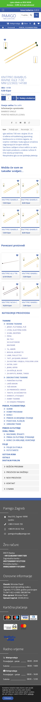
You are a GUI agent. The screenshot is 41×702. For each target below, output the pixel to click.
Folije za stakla (14, 447)
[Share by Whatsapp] (16, 122)
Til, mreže (11, 349)
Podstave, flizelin (15, 421)
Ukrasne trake (13, 424)
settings (30, 694)
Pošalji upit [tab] (13, 129)
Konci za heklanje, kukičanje (20, 440)
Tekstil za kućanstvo (16, 393)
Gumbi (9, 409)
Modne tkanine (14, 324)
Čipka (9, 336)
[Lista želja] (38, 23)
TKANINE (6, 321)
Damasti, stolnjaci (15, 396)
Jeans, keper (12, 367)
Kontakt (10, 483)
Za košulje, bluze (14, 370)
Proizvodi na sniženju (17, 472)
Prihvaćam (7, 698)
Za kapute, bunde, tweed (18, 373)
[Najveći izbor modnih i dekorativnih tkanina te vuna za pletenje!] (9, 17)
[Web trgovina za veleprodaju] (30, 23)
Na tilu (10, 339)
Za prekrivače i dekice (16, 390)
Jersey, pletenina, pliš (16, 327)
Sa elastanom (13, 342)
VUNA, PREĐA (8, 431)
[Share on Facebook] (11, 122)
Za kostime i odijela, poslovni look (22, 361)
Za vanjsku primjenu (16, 402)
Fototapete (12, 450)
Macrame (11, 345)
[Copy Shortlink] (29, 122)
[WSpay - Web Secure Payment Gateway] (11, 628)
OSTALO (6, 457)
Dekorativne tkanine (17, 377)
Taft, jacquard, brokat (17, 358)
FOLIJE (5, 444)
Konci (9, 415)
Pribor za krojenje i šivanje (19, 418)
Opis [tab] (4, 129)
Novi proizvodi (13, 478)
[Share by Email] (20, 122)
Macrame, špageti (15, 434)
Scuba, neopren (14, 333)
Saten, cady (12, 364)
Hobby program (14, 412)
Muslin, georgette (15, 352)
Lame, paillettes (14, 355)
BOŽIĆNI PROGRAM (14, 466)
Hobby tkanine (13, 399)
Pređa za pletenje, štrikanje (20, 437)
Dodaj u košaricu (27, 98)
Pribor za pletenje (11, 428)
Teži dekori (12, 387)
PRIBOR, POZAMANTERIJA (13, 406)
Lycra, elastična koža (16, 330)
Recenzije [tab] (26, 129)
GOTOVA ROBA (9, 454)
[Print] (24, 122)
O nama (10, 489)
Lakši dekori (12, 383)
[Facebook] (3, 10)
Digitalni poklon (11, 460)
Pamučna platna (14, 380)
